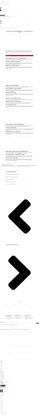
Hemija (1, 396)
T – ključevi (2, 411)
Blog (1, 368)
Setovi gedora (2, 395)
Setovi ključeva (2, 403)
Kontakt (1, 369)
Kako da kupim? (2, 373)
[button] (19, 174)
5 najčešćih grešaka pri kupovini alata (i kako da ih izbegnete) (10, 315)
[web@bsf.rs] (0, 2)
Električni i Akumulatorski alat (3, 412)
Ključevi (1, 404)
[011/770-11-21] (0, 1)
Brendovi (1, 365)
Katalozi (1, 364)
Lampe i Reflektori (2, 394)
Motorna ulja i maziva (2, 413)
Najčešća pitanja (2, 377)
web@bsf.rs (2, 2)
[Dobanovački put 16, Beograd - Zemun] (0, 4)
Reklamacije (2, 374)
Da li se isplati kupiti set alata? (10, 179)
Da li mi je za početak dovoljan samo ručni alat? (12, 174)
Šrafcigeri (1, 405)
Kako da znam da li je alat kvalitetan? (11, 181)
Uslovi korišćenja (2, 378)
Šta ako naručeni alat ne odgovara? (10, 184)
